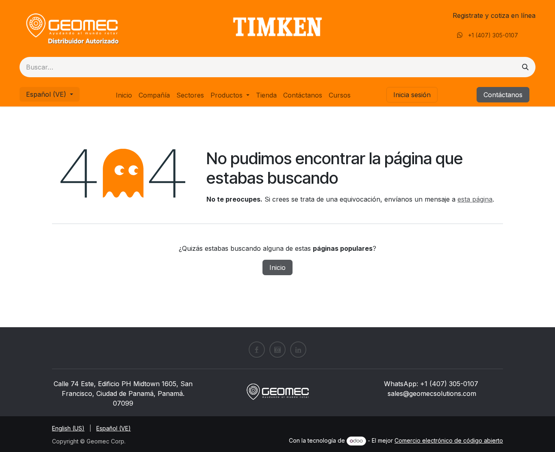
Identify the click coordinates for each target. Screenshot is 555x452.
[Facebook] (257, 349)
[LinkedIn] (298, 349)
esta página (474, 199)
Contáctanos (502, 95)
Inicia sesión (412, 95)
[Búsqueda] (525, 67)
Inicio (277, 267)
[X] (277, 349)
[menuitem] (124, 95)
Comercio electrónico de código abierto (449, 440)
